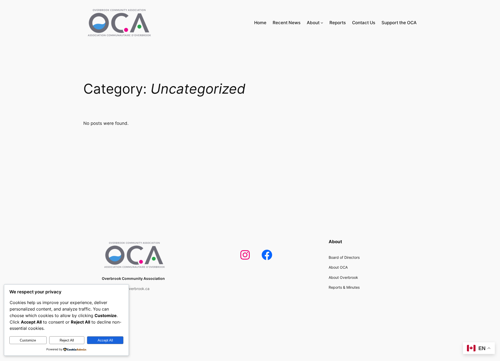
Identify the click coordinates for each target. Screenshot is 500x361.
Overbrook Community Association (133, 278)
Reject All (67, 340)
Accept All (105, 340)
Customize (28, 340)
